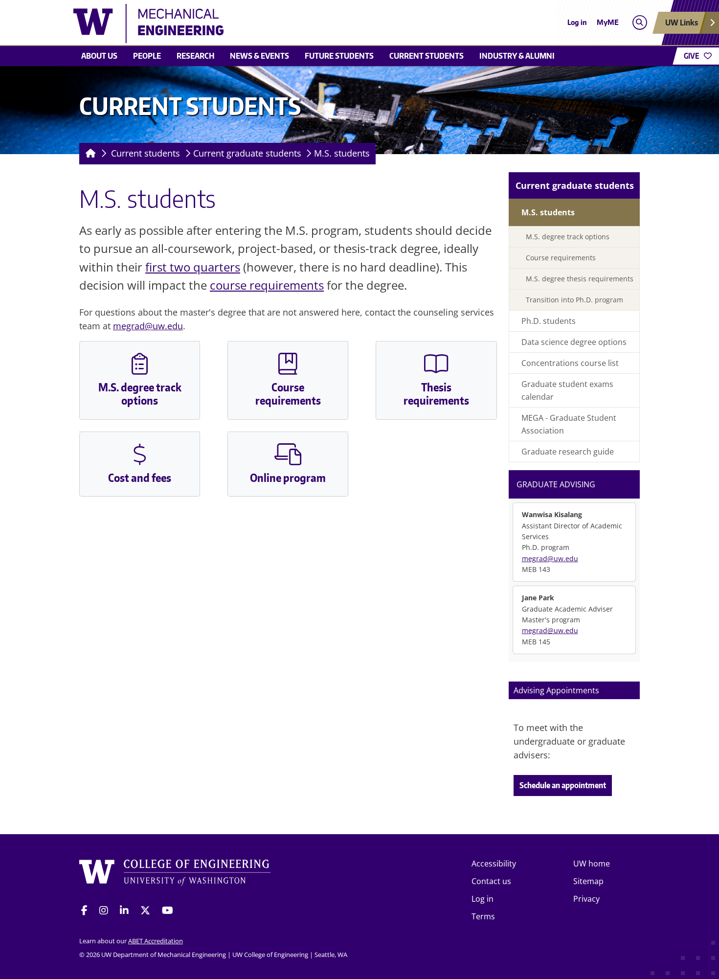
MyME (608, 22)
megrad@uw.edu (148, 326)
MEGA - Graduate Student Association (568, 424)
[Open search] (640, 23)
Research (195, 56)
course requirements (267, 285)
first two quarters (192, 267)
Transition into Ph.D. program (574, 299)
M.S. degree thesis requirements (579, 278)
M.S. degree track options (567, 236)
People (147, 56)
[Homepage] (88, 153)
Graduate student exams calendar (567, 390)
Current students (426, 56)
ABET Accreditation (155, 940)
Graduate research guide (567, 451)
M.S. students (342, 153)
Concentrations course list (570, 363)
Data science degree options (574, 342)
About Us (99, 56)
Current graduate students (247, 153)
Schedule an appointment (562, 785)
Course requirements (561, 257)
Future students (339, 56)
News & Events (259, 56)
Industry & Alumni (517, 56)
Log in (577, 22)
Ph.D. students (548, 321)
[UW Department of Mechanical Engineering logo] (288, 23)
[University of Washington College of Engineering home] (175, 874)
